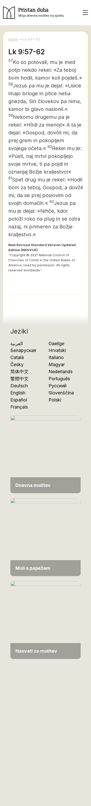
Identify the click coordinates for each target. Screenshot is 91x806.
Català (17, 357)
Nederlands (61, 371)
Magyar (57, 364)
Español (18, 399)
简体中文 (19, 371)
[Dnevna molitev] (45, 454)
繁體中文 (19, 378)
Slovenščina (61, 392)
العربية (16, 343)
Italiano (56, 357)
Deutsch (19, 385)
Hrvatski (57, 350)
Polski (55, 399)
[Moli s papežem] (45, 536)
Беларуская (23, 350)
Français (19, 407)
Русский (57, 385)
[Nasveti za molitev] (45, 619)
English (17, 392)
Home (12, 39)
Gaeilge (56, 343)
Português (59, 378)
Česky (17, 364)
